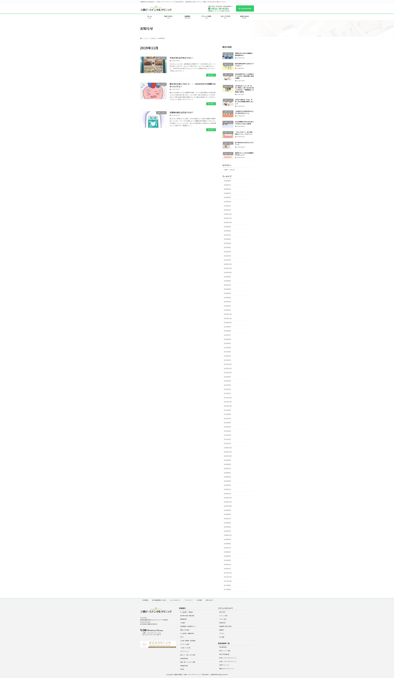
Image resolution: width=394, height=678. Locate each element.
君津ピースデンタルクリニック (227, 658)
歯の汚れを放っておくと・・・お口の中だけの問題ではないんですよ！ (193, 85)
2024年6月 (227, 289)
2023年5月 (227, 343)
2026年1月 (227, 210)
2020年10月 (228, 456)
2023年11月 (228, 318)
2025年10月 (228, 222)
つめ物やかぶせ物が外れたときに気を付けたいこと (244, 112)
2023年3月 (227, 352)
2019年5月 (227, 527)
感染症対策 (222, 623)
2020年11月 (228, 452)
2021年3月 (227, 435)
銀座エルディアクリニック (226, 668)
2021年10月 (228, 406)
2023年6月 (227, 339)
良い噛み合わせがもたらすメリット (244, 143)
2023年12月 (228, 314)
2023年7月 (227, 335)
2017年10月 (228, 581)
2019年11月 (228, 502)
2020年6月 (227, 473)
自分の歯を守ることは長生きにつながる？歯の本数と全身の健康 (244, 76)
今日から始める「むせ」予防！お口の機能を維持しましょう (244, 101)
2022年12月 (228, 364)
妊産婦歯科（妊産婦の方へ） (188, 626)
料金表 (182, 669)
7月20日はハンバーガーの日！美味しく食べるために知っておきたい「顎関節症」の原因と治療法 (244, 89)
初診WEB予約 (246, 8)
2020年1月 (227, 493)
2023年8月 (227, 331)
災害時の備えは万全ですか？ (182, 112)
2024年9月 (227, 277)
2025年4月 (227, 247)
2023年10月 (228, 322)
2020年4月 (227, 481)
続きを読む (211, 75)
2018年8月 (227, 543)
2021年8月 (227, 414)
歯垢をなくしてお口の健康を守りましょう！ (244, 154)
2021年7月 (227, 418)
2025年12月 (228, 214)
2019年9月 (227, 510)
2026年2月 (227, 206)
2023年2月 (227, 356)
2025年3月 (227, 252)
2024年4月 (227, 297)
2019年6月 (227, 523)
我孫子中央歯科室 (224, 654)
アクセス (221, 633)
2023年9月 (227, 327)
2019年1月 (227, 531)
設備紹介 (221, 630)
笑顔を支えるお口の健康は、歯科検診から (244, 54)
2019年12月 (228, 498)
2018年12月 (228, 535)
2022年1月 (227, 393)
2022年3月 (227, 385)
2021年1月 (227, 443)
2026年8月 (227, 181)
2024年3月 (227, 302)
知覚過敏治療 (184, 658)
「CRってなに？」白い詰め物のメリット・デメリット (244, 133)
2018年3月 (227, 564)
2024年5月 (227, 293)
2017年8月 (227, 589)
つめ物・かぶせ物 (185, 648)
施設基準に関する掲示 (225, 626)
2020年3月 (227, 485)
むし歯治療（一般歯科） (187, 612)
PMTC (182, 637)
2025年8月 (227, 231)
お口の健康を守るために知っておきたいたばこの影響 (244, 123)
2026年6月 (227, 189)
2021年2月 (227, 439)
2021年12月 (228, 397)
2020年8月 (227, 464)
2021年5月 (227, 427)
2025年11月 (228, 218)
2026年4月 (227, 197)
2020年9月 (227, 460)
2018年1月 (227, 569)
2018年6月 (227, 552)
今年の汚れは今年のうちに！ (182, 57)
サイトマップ (188, 600)
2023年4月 (227, 347)
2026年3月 (227, 202)
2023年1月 (227, 360)
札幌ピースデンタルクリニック (227, 661)
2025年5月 (227, 243)
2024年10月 (228, 272)
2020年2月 (227, 489)
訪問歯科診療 (184, 665)
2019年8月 (227, 514)
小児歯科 (182, 623)
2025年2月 (227, 256)
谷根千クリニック (224, 665)
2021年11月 (228, 402)
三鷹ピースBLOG (229, 170)
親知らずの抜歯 (184, 630)
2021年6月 (227, 423)
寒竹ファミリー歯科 (224, 650)
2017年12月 (228, 573)
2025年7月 (227, 235)
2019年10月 (228, 506)
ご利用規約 (145, 600)
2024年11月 (228, 268)
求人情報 (199, 600)
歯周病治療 (183, 619)
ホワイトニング (184, 651)
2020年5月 (227, 477)
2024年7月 (227, 285)
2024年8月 (227, 281)
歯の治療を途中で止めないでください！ (244, 65)
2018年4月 (227, 560)
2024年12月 (228, 264)
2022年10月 (228, 373)
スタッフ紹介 (223, 619)
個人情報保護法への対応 (159, 600)
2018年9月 (227, 539)
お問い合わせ (209, 600)
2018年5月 (227, 556)
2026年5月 (227, 193)
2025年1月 (227, 260)
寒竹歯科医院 (223, 647)
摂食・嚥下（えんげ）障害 (187, 662)
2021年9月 (227, 410)
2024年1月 (227, 310)
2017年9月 (227, 585)
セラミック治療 (184, 644)
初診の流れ (222, 612)
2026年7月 (227, 185)
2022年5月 (227, 377)
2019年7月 (227, 519)
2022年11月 (228, 368)
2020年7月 (227, 468)
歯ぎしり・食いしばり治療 (187, 655)
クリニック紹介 (223, 615)
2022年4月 (227, 381)
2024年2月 (227, 306)
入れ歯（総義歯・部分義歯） (188, 640)
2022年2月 (227, 389)
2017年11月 (228, 577)
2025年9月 (227, 227)
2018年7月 (227, 548)
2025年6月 (227, 239)
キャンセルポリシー (175, 600)
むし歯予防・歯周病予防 (187, 633)
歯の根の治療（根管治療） (187, 615)
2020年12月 (228, 448)
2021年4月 (227, 431)
